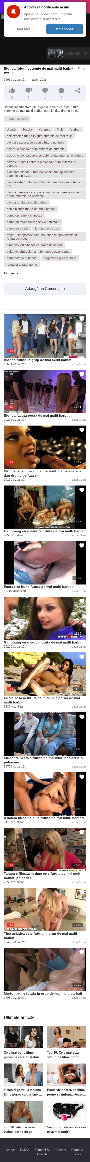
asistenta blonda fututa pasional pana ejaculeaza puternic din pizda (40, 173)
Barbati (75, 129)
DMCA (24, 1150)
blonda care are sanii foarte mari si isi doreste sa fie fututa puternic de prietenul (43, 194)
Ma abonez (64, 29)
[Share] (78, 90)
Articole (11, 1150)
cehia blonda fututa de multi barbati (31, 209)
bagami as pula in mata (60, 258)
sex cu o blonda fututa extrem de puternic (36, 149)
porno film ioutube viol (22, 258)
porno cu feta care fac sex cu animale (33, 222)
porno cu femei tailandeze (24, 215)
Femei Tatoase (17, 119)
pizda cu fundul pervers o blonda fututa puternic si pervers (41, 163)
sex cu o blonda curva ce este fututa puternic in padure (45, 155)
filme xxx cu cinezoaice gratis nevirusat (34, 245)
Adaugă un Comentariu (45, 289)
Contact (60, 1150)
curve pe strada (17, 228)
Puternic (44, 129)
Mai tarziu (25, 29)
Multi (60, 129)
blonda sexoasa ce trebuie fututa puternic (35, 142)
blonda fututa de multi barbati (27, 202)
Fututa (27, 129)
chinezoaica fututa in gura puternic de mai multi (39, 136)
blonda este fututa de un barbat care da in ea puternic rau (44, 184)
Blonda (11, 129)
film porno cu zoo (47, 228)
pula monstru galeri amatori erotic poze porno (38, 251)
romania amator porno (22, 264)
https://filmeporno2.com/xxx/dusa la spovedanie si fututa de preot (42, 236)
